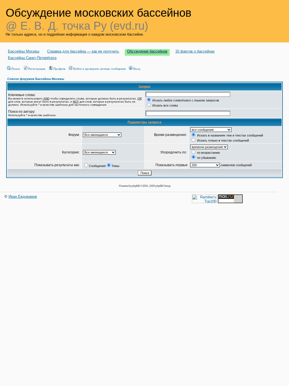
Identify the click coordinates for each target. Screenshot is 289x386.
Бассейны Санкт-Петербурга (32, 58)
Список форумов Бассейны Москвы (35, 79)
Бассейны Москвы (23, 51)
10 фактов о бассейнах (195, 51)
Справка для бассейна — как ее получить (83, 51)
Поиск (15, 68)
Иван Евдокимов (22, 196)
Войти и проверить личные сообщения (99, 68)
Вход (136, 68)
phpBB (136, 185)
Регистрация (36, 68)
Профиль (59, 68)
